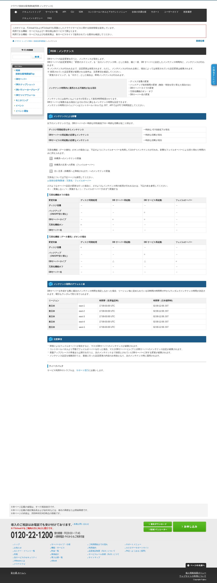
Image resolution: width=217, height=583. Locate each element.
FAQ (49, 18)
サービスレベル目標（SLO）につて (104, 554)
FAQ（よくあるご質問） (136, 551)
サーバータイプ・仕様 (60, 544)
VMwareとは (19, 561)
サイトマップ (94, 557)
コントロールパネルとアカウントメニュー (107, 12)
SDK (81, 12)
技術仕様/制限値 (39, 41)
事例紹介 (55, 554)
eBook (54, 561)
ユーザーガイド (171, 12)
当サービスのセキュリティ (25, 557)
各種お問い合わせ (81, 524)
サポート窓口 (82, 370)
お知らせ (18, 548)
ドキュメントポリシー (32, 18)
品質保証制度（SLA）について (102, 551)
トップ (17, 544)
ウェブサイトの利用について (192, 576)
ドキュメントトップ (31, 12)
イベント (20, 105)
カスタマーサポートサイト (137, 548)
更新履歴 (187, 12)
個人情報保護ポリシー (196, 573)
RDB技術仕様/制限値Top (25, 72)
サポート (155, 12)
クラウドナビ (19, 564)
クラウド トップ (21, 41)
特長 (16, 554)
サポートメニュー (133, 544)
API (64, 12)
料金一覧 (55, 551)
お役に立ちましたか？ (214, 74)
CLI (72, 12)
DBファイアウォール (25, 95)
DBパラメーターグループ (27, 90)
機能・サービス (58, 548)
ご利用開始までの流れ (98, 544)
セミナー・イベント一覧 (24, 551)
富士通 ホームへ (18, 573)
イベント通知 (22, 111)
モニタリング (22, 100)
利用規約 (92, 548)
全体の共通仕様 (139, 12)
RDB (30, 41)
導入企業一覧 (57, 557)
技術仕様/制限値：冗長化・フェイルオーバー (70, 180)
